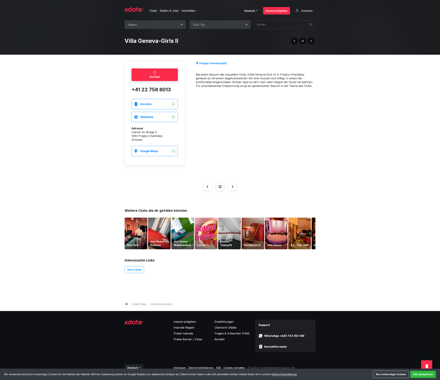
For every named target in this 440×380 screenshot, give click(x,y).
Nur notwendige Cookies (391, 374)
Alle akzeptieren (423, 374)
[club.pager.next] (311, 41)
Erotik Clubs (139, 304)
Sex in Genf (134, 269)
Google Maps (149, 151)
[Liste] (302, 41)
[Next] (310, 233)
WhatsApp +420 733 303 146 (284, 336)
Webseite (146, 117)
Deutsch (250, 10)
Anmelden (307, 10)
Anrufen (146, 104)
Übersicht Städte (225, 327)
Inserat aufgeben (276, 10)
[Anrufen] (427, 366)
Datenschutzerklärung (284, 374)
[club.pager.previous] (294, 41)
